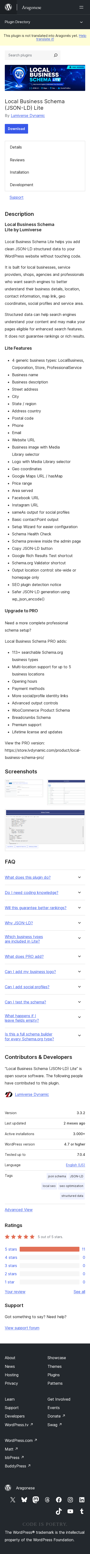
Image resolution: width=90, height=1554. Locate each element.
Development (21, 184)
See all (79, 1291)
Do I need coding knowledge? (31, 892)
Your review (15, 1291)
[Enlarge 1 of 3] (36, 786)
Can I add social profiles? (27, 987)
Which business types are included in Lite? (24, 939)
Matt (11, 1449)
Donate (57, 1416)
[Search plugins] (55, 55)
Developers (15, 1416)
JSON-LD (76, 1176)
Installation (19, 172)
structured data (72, 1196)
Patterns (55, 1383)
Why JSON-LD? (19, 923)
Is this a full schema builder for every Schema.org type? (29, 1036)
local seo (49, 1186)
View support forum (22, 1327)
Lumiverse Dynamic (28, 115)
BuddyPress (18, 1466)
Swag (55, 1424)
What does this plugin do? (28, 877)
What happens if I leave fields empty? (22, 1018)
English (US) (75, 1165)
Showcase (57, 1357)
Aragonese (25, 1488)
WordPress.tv (19, 1424)
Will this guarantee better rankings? (35, 908)
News (10, 1366)
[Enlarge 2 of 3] (78, 786)
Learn (10, 1399)
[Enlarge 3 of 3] (78, 815)
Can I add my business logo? (30, 971)
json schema (57, 1176)
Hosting (11, 1374)
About (10, 1357)
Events (54, 1407)
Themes (55, 1366)
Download (16, 129)
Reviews (17, 159)
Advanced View (19, 1209)
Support (17, 197)
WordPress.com (21, 1440)
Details (16, 147)
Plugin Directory (17, 22)
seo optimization (71, 1186)
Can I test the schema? (25, 1002)
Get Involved (59, 1399)
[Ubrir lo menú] (82, 7)
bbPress (14, 1457)
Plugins (54, 1374)
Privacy (11, 1383)
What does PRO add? (24, 956)
